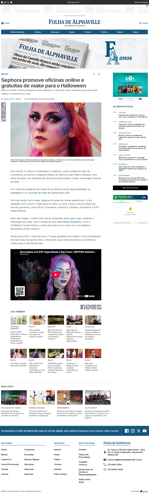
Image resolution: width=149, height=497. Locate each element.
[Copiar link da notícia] (3, 119)
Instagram (16, 192)
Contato (82, 449)
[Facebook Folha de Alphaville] (2, 2)
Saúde (71, 32)
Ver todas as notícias (130, 188)
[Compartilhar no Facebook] (3, 104)
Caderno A (6, 459)
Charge (4, 469)
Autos (4, 449)
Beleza (4, 454)
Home (56, 454)
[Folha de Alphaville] (74, 23)
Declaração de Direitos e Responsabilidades (88, 472)
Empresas (29, 469)
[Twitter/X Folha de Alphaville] (8, 2)
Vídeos (136, 32)
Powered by (135, 491)
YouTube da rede (37, 192)
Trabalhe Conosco (83, 463)
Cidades (37, 32)
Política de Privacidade (84, 455)
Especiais (28, 474)
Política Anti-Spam (85, 480)
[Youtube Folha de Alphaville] (11, 2)
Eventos (57, 469)
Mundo (120, 32)
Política (104, 32)
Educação (55, 32)
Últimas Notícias (17, 32)
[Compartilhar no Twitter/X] (3, 109)
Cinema (4, 474)
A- (94, 74)
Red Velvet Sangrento (70, 221)
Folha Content (60, 474)
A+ (99, 74)
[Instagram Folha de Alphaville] (5, 2)
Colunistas (29, 449)
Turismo (87, 32)
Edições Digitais (31, 459)
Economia (29, 454)
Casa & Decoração (10, 464)
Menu (7, 23)
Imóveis (57, 449)
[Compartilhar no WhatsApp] (3, 114)
